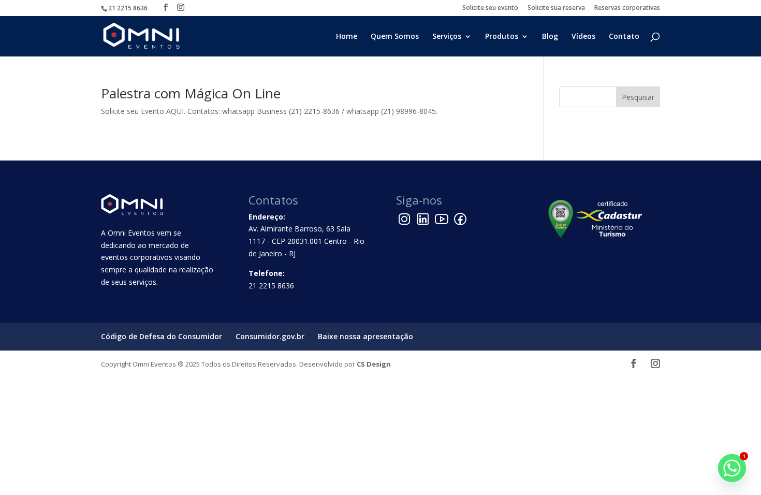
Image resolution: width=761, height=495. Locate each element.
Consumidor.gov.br (270, 336)
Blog (550, 37)
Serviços (446, 37)
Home (346, 37)
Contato (624, 37)
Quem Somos (395, 37)
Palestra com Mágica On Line (191, 93)
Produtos (501, 37)
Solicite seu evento (490, 8)
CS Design (374, 364)
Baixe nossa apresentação (365, 336)
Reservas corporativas (627, 8)
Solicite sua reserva (556, 8)
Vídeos (583, 37)
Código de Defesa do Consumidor (161, 336)
